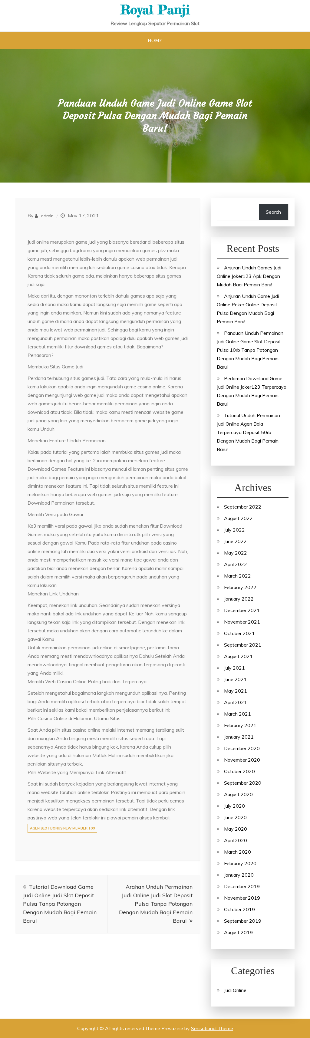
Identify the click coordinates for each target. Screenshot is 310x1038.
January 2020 (239, 875)
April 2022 (235, 564)
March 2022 (237, 576)
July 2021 (234, 668)
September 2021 (242, 645)
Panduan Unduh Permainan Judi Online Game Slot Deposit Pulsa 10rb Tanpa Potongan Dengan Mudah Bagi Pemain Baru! (250, 350)
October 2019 (239, 909)
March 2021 (237, 714)
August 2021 (238, 656)
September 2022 (242, 507)
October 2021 (239, 633)
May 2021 (235, 691)
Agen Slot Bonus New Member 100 (62, 828)
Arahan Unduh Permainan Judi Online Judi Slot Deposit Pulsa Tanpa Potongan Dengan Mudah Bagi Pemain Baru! (156, 903)
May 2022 (235, 553)
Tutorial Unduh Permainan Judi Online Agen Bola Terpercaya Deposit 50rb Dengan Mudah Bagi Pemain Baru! (248, 432)
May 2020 (235, 829)
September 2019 (242, 921)
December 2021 (242, 610)
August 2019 (238, 932)
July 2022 (234, 530)
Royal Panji (155, 9)
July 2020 (234, 806)
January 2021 (239, 737)
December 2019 (242, 886)
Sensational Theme (212, 1028)
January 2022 (239, 599)
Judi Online (235, 990)
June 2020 (235, 817)
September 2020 (242, 783)
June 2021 (235, 679)
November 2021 (242, 622)
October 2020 (239, 771)
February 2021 (240, 725)
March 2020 (237, 852)
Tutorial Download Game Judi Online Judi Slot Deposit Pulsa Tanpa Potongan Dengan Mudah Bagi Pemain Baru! (60, 903)
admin (47, 216)
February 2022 (240, 587)
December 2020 (242, 748)
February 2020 (240, 863)
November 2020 (242, 760)
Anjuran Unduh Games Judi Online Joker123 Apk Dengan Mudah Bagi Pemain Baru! (249, 276)
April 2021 (235, 702)
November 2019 (242, 898)
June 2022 (235, 541)
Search (273, 212)
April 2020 (235, 840)
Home (155, 40)
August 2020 (238, 794)
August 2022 (238, 518)
